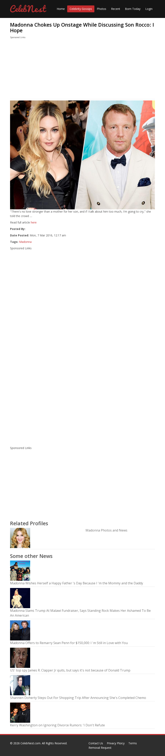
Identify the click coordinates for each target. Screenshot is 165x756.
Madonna (25, 242)
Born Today (132, 9)
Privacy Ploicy (116, 743)
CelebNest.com (30, 743)
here (34, 222)
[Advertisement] (82, 70)
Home (61, 9)
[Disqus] (82, 390)
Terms (132, 743)
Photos (101, 9)
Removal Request (100, 748)
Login (149, 9)
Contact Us (96, 743)
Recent (115, 9)
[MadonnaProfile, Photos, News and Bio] (20, 538)
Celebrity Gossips (81, 9)
